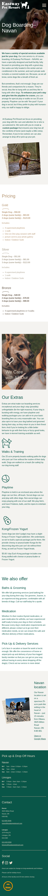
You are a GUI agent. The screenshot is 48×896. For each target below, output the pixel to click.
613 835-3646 (6, 821)
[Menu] (44, 5)
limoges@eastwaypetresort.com (12, 845)
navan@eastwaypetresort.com (12, 823)
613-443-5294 (6, 842)
